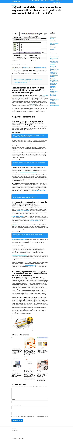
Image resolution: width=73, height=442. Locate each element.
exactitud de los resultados (23, 210)
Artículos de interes (56, 2)
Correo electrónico (16, 405)
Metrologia (13, 5)
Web (12, 410)
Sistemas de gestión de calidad (19, 255)
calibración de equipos (30, 265)
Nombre (13, 399)
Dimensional (36, 0)
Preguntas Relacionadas (20, 82)
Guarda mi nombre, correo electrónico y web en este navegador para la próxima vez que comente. (30, 416)
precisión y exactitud (34, 220)
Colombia (52, 0)
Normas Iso (57, 0)
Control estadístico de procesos (19, 239)
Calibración (14, 224)
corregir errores (33, 104)
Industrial (31, 0)
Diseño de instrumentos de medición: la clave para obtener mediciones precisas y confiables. (54, 83)
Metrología (25, 67)
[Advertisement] (36, 23)
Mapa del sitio (15, 430)
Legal (42, 0)
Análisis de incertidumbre (17, 216)
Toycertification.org (15, 1)
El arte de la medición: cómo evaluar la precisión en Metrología (54, 92)
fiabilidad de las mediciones (38, 190)
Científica (46, 0)
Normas (52, 49)
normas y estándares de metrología (28, 172)
